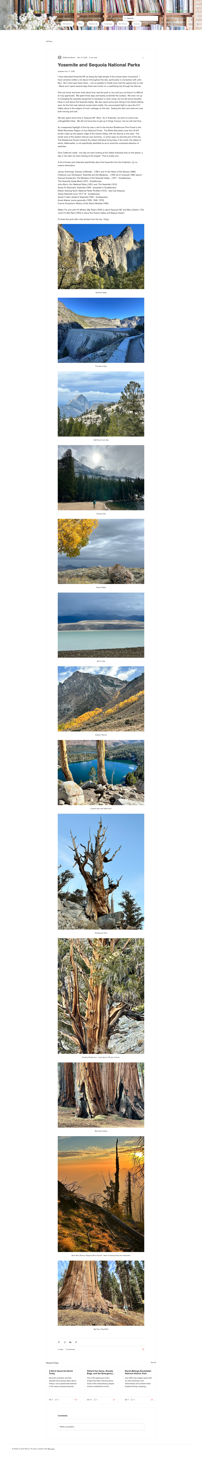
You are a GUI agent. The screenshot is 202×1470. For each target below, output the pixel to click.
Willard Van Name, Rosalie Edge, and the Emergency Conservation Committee (100, 1372)
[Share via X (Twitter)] (64, 1342)
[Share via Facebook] (59, 1342)
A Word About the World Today (61, 1372)
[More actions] (142, 57)
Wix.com (51, 1449)
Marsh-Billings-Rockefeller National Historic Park (138, 1372)
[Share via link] (76, 1342)
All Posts (49, 41)
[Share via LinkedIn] (70, 1342)
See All (153, 1362)
